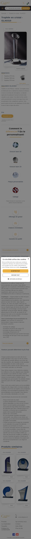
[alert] (15, 269)
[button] (15, 279)
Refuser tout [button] (15, 275)
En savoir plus (23, 267)
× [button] (28, 259)
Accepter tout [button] (15, 271)
